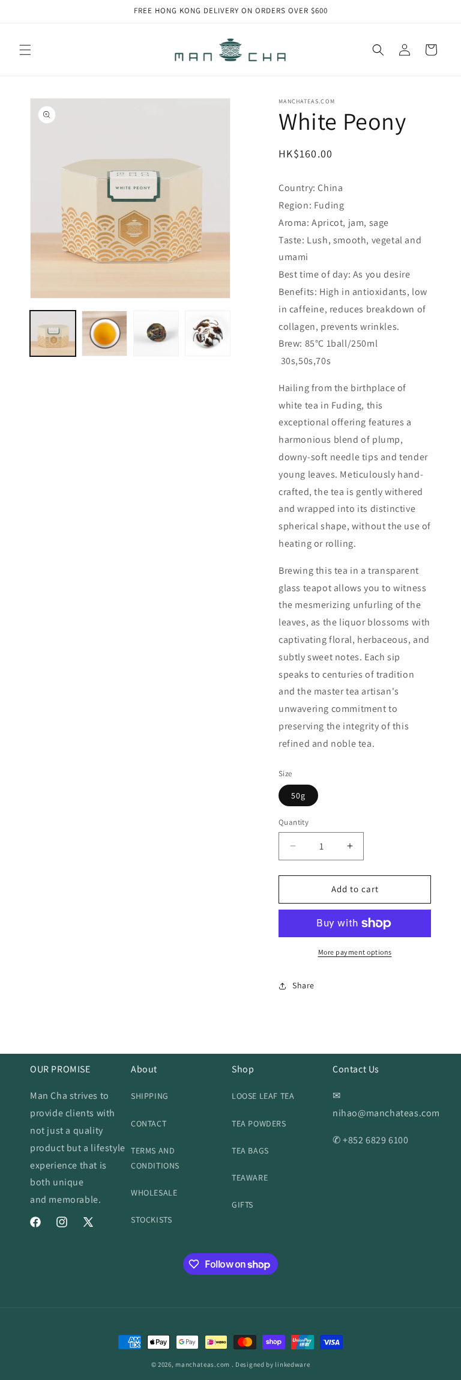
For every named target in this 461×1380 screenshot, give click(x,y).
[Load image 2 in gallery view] (104, 333)
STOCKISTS (151, 1219)
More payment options (355, 951)
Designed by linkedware (272, 1364)
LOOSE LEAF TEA (263, 1095)
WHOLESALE (154, 1192)
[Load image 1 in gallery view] (53, 333)
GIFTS (242, 1204)
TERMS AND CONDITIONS (155, 1158)
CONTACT (148, 1123)
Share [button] (303, 985)
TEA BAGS (250, 1150)
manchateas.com (202, 1364)
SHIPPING (150, 1095)
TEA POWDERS (259, 1123)
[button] (25, 50)
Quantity (294, 822)
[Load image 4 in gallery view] (207, 333)
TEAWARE (250, 1177)
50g (298, 795)
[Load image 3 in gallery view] (156, 333)
